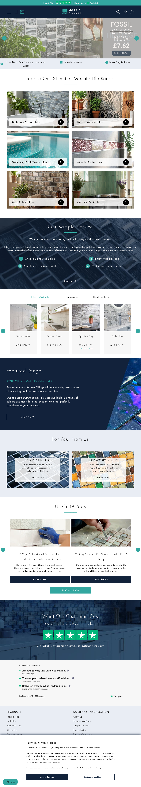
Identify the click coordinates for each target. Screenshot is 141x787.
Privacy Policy (79, 730)
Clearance (70, 297)
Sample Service (81, 725)
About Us (77, 716)
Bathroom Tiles (14, 725)
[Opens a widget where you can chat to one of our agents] (10, 782)
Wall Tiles (11, 721)
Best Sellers (101, 297)
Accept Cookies (47, 777)
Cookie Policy (79, 768)
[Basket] (132, 12)
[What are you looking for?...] (118, 12)
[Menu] (9, 12)
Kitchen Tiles (12, 730)
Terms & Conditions (82, 734)
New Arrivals (40, 297)
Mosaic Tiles (13, 716)
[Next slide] (138, 331)
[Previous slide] (4, 38)
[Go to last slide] (3, 331)
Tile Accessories (14, 734)
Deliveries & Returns (82, 721)
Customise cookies (92, 777)
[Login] (125, 12)
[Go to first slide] (136, 38)
